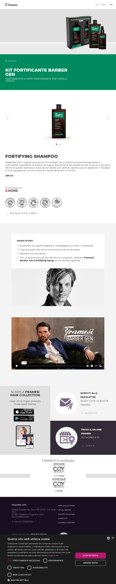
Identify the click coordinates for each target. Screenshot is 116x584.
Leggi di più (53, 555)
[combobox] (108, 538)
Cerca (90, 445)
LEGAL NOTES (64, 510)
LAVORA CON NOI (66, 522)
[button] (40, 580)
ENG (104, 4)
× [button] (112, 538)
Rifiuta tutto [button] (90, 563)
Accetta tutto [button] (90, 555)
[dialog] (58, 559)
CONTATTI (62, 518)
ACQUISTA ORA (23, 213)
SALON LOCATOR (66, 514)
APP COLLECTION (66, 506)
